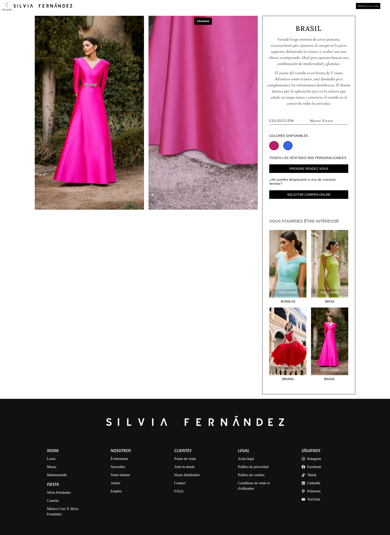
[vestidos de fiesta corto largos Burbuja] (287, 264)
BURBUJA (288, 301)
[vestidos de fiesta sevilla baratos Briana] (287, 341)
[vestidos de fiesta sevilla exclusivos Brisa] (329, 264)
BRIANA (288, 379)
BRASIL (329, 379)
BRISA (329, 301)
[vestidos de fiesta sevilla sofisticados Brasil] (89, 113)
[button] (273, 264)
